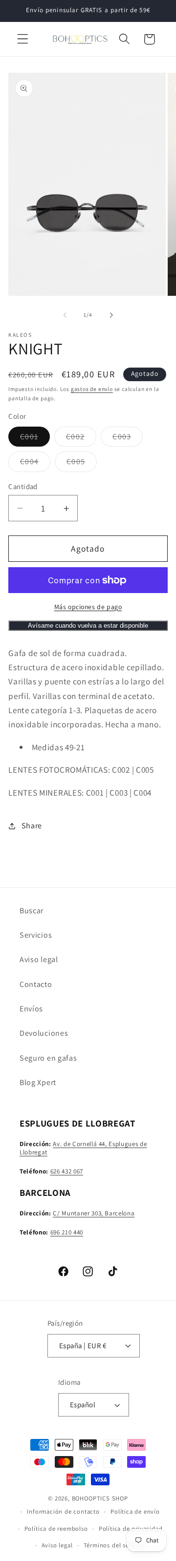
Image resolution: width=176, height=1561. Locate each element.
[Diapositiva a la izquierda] (65, 315)
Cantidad (23, 486)
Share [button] (32, 826)
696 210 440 (66, 1232)
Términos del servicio (115, 1545)
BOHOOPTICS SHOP (100, 1498)
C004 (35, 464)
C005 (81, 464)
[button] (22, 39)
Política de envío (135, 1511)
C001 (35, 439)
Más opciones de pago (88, 606)
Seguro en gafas (48, 1058)
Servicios (36, 935)
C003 (127, 439)
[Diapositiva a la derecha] (111, 315)
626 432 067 (66, 1171)
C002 (81, 439)
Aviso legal (39, 959)
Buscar (32, 910)
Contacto (36, 984)
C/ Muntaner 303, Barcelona (93, 1213)
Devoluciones (44, 1033)
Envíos (31, 1009)
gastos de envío (92, 388)
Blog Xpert (38, 1082)
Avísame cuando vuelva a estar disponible (88, 625)
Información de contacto (63, 1511)
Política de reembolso (56, 1528)
